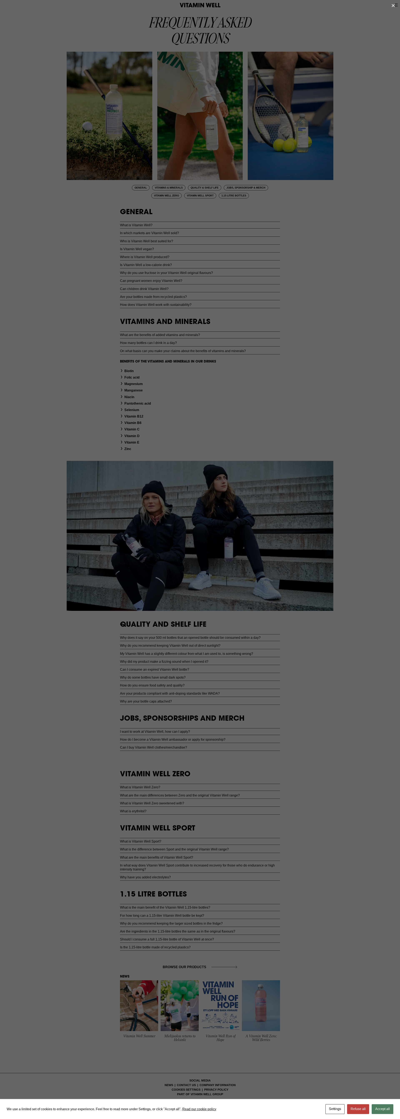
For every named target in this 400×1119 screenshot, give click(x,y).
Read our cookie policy (199, 1109)
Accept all (382, 1109)
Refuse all (358, 1109)
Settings (335, 1109)
